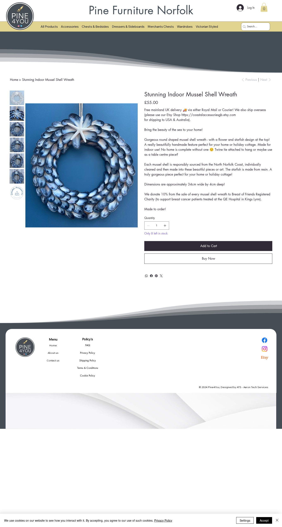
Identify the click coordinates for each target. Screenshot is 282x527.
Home (53, 345)
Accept (264, 520)
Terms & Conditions (87, 368)
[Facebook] (151, 276)
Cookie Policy (87, 375)
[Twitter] (161, 276)
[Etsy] (264, 357)
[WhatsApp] (146, 276)
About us (53, 352)
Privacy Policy (87, 353)
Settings (245, 520)
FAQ (87, 345)
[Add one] (165, 225)
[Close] (277, 520)
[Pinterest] (156, 276)
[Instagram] (264, 349)
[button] (264, 7)
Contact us (53, 360)
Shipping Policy (87, 360)
